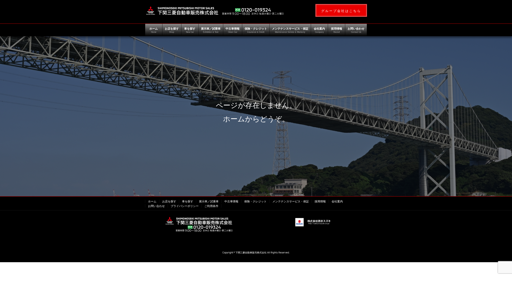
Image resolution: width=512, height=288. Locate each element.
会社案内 (337, 201)
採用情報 (320, 201)
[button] (341, 10)
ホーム (152, 201)
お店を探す (169, 201)
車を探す (187, 201)
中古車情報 (231, 201)
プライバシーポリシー (185, 206)
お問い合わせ (156, 206)
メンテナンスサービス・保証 (290, 201)
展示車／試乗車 (209, 201)
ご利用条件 (211, 206)
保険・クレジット (255, 201)
